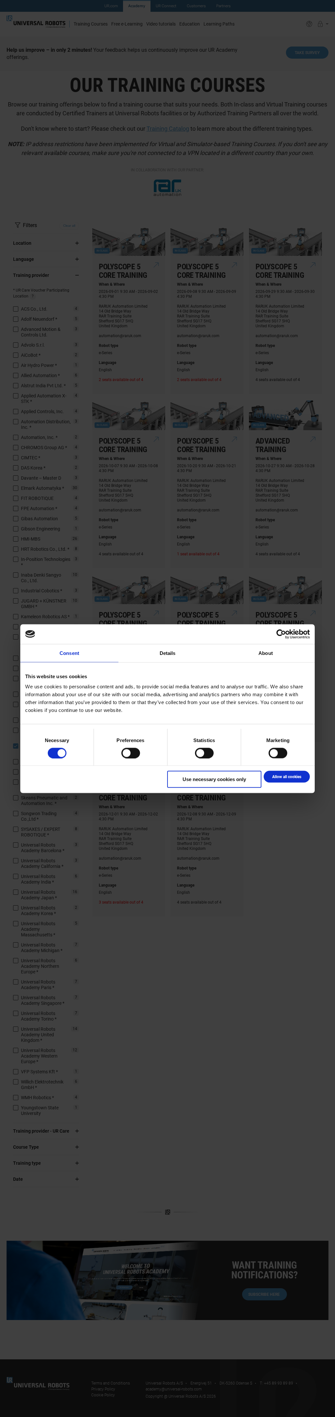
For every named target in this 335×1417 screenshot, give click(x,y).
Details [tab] (168, 653)
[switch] (130, 753)
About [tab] (265, 653)
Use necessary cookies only (214, 779)
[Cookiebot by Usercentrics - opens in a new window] (281, 634)
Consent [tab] (69, 653)
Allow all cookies (286, 777)
